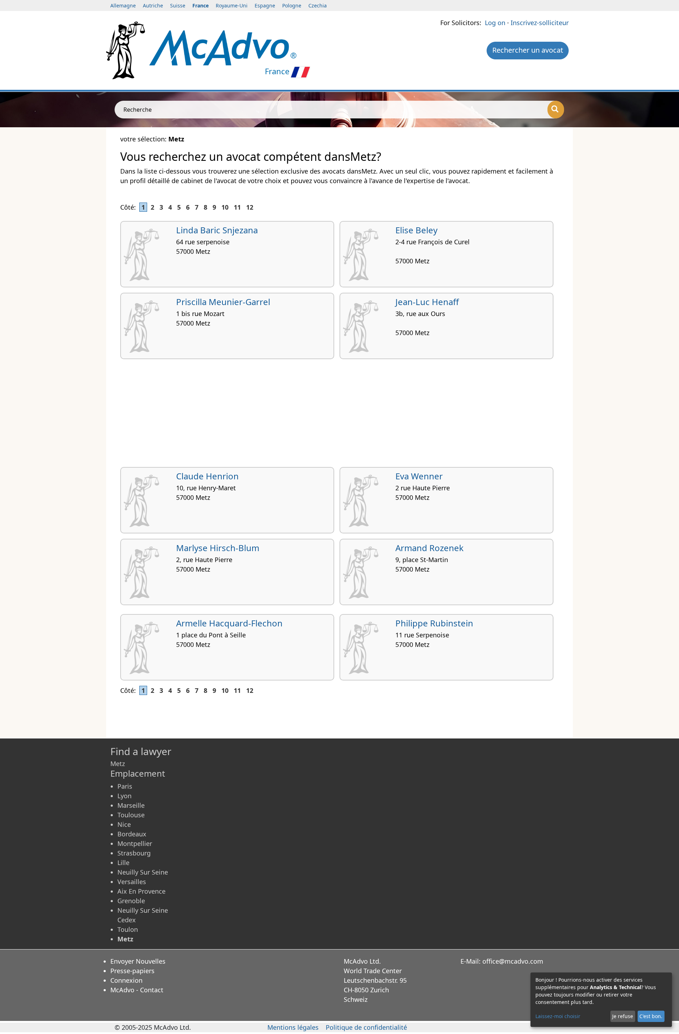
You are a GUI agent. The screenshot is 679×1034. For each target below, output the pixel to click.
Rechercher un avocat (527, 50)
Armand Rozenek (429, 548)
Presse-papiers (132, 970)
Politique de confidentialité (366, 1027)
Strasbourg (134, 853)
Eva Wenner (419, 476)
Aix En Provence (141, 891)
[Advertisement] (332, 415)
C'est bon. (650, 1016)
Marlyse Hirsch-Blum (217, 548)
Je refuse (622, 1016)
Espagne (265, 5)
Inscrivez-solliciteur (540, 22)
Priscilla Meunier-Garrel (223, 302)
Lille (123, 862)
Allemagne (123, 5)
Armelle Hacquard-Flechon (229, 623)
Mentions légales (293, 1027)
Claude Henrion (207, 476)
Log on (495, 22)
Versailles (131, 881)
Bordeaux (131, 834)
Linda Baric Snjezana (217, 230)
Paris (124, 786)
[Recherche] (555, 109)
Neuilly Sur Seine (142, 872)
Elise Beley (416, 230)
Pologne (291, 5)
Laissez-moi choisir (557, 1016)
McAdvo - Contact (136, 990)
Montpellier (134, 843)
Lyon (124, 795)
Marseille (131, 805)
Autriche (153, 5)
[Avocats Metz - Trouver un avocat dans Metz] (222, 47)
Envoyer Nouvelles (138, 961)
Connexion (126, 980)
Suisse (177, 5)
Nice (124, 824)
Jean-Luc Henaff (427, 302)
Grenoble (131, 900)
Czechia (317, 5)
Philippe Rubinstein (434, 623)
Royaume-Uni (232, 5)
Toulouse (131, 815)
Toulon (127, 929)
